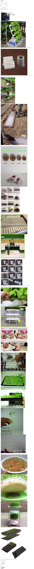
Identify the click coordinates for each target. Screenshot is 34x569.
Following (13, 14)
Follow (11, 14)
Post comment (2, 567)
